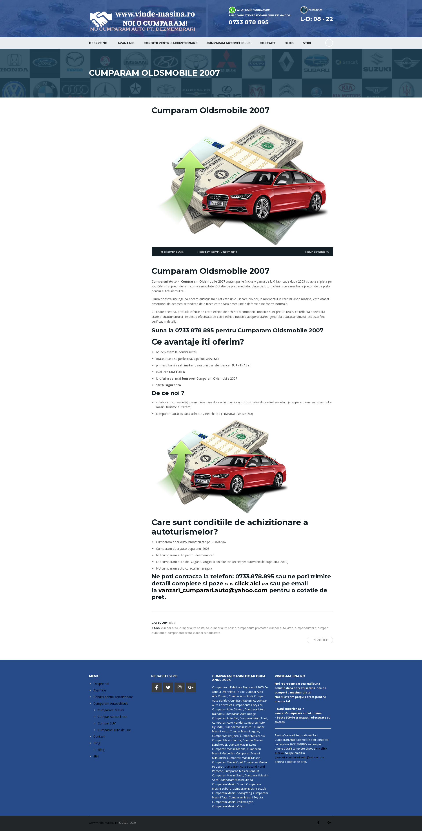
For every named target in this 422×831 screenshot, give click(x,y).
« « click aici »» (246, 583)
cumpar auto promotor (253, 628)
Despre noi (98, 43)
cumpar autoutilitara (206, 633)
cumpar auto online (223, 628)
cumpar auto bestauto (194, 628)
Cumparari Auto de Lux (114, 730)
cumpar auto (169, 628)
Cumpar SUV (107, 723)
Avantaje (126, 43)
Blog (289, 43)
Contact (267, 43)
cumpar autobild (305, 628)
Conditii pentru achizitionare (170, 43)
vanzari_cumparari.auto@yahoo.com (213, 590)
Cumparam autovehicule (228, 43)
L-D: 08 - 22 (316, 18)
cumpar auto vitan (281, 628)
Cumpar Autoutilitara (112, 717)
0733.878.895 (254, 576)
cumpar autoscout (180, 633)
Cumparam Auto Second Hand (245, 766)
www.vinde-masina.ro (103, 823)
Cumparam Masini (111, 710)
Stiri (307, 43)
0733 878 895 (249, 22)
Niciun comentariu (317, 251)
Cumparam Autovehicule (110, 703)
